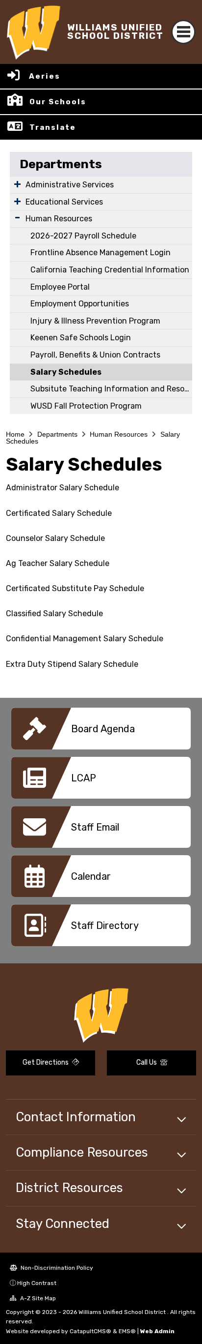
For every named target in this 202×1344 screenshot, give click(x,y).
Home (15, 434)
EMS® (127, 1331)
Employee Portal (60, 287)
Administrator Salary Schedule (62, 487)
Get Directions (46, 1062)
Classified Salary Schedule (54, 613)
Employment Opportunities (79, 303)
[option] (101, 732)
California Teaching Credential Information (109, 269)
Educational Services (64, 202)
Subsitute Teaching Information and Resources (111, 388)
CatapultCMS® (90, 1331)
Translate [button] (52, 127)
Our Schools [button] (57, 101)
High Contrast (36, 1283)
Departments (61, 164)
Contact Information (76, 1116)
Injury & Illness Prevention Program (95, 321)
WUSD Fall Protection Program (86, 406)
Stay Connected (62, 1223)
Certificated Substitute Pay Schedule (75, 588)
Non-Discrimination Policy (56, 1267)
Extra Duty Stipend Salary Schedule (72, 664)
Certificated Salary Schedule (59, 513)
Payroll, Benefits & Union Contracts (95, 354)
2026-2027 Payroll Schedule (83, 235)
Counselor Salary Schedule (55, 538)
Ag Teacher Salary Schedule (57, 563)
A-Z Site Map (37, 1298)
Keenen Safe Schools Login (80, 337)
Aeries (44, 76)
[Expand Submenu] (17, 184)
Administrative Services (69, 184)
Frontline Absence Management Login (100, 252)
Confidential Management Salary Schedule (84, 638)
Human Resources (58, 218)
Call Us (147, 1062)
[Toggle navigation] (183, 32)
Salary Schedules (65, 372)
